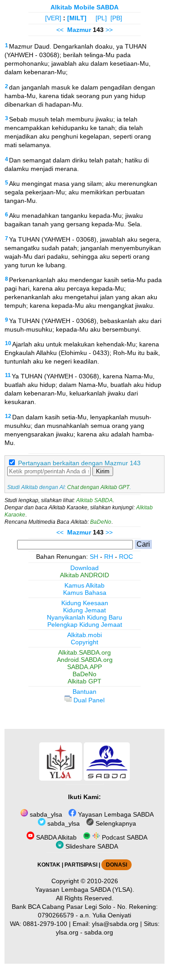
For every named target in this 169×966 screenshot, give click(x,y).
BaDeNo (100, 522)
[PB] (116, 18)
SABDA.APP (84, 666)
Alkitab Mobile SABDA (84, 7)
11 (8, 375)
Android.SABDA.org (85, 659)
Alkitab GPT (84, 681)
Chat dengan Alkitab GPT (98, 487)
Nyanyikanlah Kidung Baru (84, 617)
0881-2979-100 (45, 923)
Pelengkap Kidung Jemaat (84, 624)
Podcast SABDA (123, 837)
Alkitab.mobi (84, 634)
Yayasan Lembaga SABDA (115, 814)
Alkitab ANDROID (84, 575)
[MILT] (77, 18)
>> (109, 29)
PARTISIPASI (80, 865)
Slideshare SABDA (91, 846)
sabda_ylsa (45, 814)
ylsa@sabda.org (115, 923)
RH (108, 556)
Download (84, 567)
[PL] (101, 18)
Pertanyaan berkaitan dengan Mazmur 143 (79, 463)
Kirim (103, 471)
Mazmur (79, 29)
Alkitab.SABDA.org (84, 652)
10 (8, 343)
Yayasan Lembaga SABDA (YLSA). (84, 889)
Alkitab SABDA (94, 500)
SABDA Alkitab (55, 837)
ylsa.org (67, 932)
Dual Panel (88, 700)
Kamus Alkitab (84, 585)
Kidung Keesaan (84, 603)
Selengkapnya (115, 823)
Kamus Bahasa (84, 592)
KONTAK (48, 865)
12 (8, 416)
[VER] (53, 18)
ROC (126, 556)
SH (94, 556)
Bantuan (84, 691)
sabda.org (98, 932)
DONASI (116, 865)
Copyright (84, 642)
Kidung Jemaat (84, 610)
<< (60, 29)
